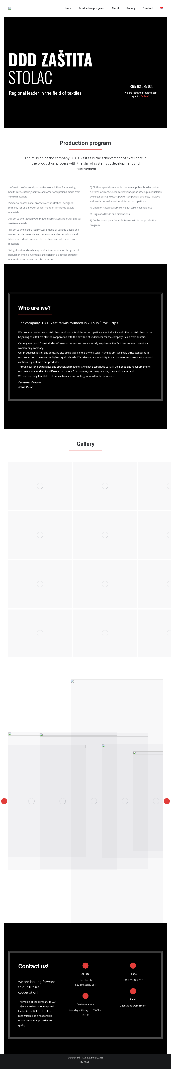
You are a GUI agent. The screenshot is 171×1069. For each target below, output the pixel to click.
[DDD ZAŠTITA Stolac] (40, 486)
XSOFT (87, 1061)
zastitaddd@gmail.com (133, 1005)
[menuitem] (67, 8)
